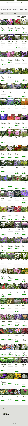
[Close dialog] (23, 207)
